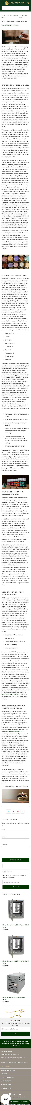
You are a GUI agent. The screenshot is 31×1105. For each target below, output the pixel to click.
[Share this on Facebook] (13, 812)
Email (3, 836)
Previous (23, 15)
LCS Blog (4, 1074)
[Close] (10, 1094)
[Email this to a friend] (22, 812)
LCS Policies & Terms (7, 1077)
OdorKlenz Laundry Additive (10, 694)
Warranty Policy (6, 1088)
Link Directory (6, 1081)
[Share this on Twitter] (8, 811)
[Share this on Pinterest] (18, 812)
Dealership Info (6, 1084)
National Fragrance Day (16, 731)
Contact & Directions (8, 1070)
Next (20, 17)
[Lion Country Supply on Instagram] (13, 1095)
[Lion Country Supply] (18, 3)
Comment (4, 844)
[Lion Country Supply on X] (17, 1095)
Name (3, 829)
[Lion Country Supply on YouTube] (20, 1095)
